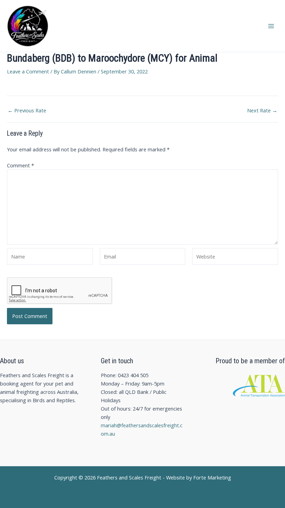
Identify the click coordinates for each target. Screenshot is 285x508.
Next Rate (262, 110)
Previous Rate (27, 110)
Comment (20, 165)
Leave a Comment (28, 71)
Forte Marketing (212, 477)
